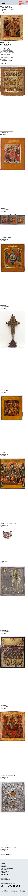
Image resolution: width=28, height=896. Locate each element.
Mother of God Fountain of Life (7, 775)
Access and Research (8, 9)
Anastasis (2, 208)
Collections (4, 869)
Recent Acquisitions (7, 7)
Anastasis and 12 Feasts (6, 131)
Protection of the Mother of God (8, 523)
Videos (4, 12)
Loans (3, 10)
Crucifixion (2, 452)
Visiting (3, 863)
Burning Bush (3, 305)
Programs (4, 866)
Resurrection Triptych (5, 237)
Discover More (6, 63)
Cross (1, 389)
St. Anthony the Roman (6, 630)
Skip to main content (5, 6)
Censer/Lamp (3, 561)
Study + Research (7, 868)
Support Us (4, 874)
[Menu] (3, 3)
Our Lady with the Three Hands (8, 847)
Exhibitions (4, 865)
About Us (4, 872)
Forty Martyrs (3, 705)
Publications (5, 871)
